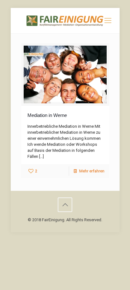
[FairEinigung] (65, 20)
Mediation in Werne (47, 115)
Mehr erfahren (91, 171)
